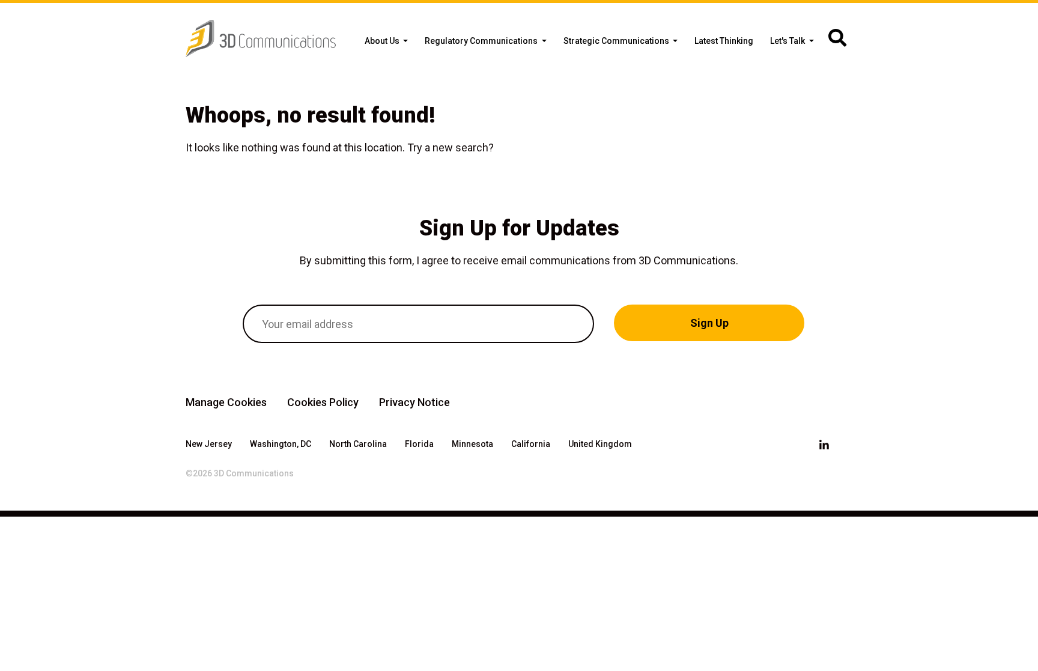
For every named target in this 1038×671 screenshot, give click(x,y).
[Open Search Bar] (837, 38)
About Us (383, 41)
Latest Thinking (723, 41)
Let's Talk (788, 41)
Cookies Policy (323, 402)
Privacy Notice (414, 402)
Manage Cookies (226, 402)
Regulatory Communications (482, 41)
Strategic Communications (617, 41)
